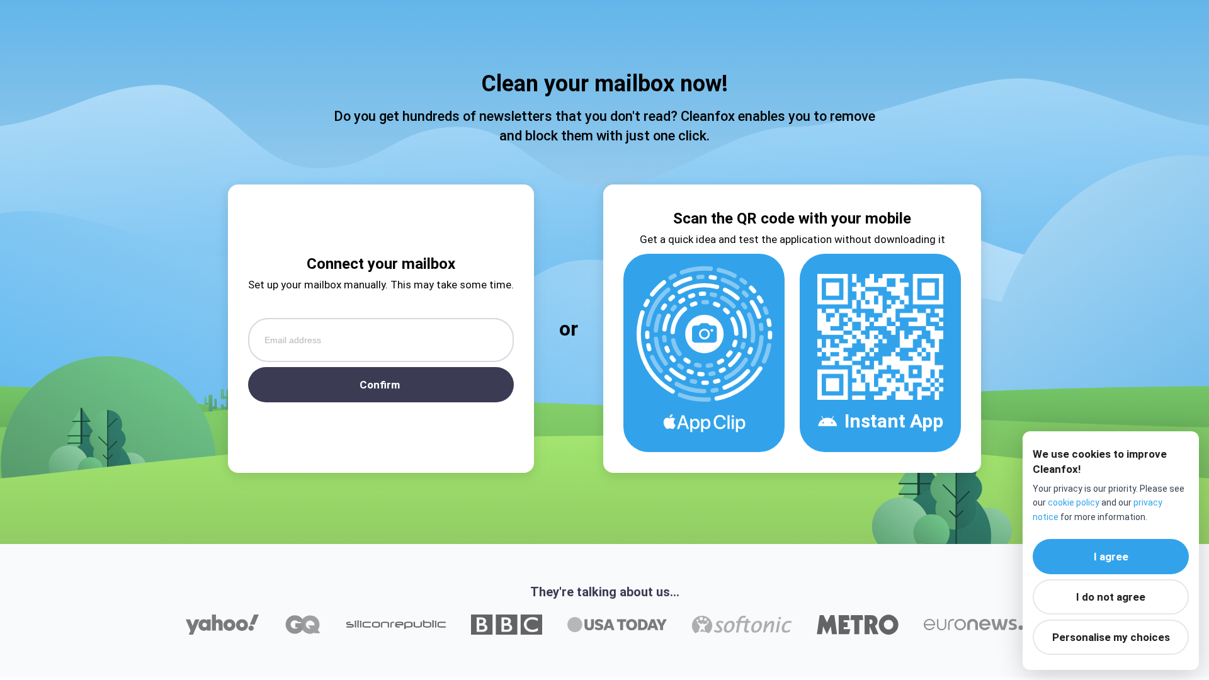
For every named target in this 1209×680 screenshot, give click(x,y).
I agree (1111, 556)
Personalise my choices (1111, 637)
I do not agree (1110, 597)
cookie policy (1073, 502)
